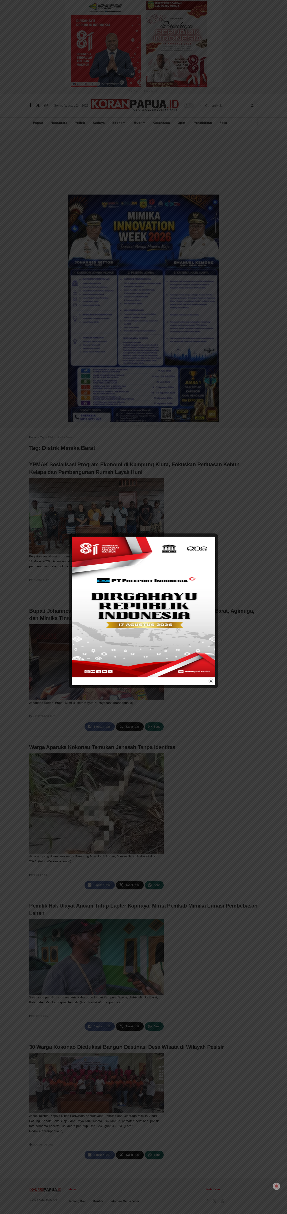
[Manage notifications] (276, 1186)
